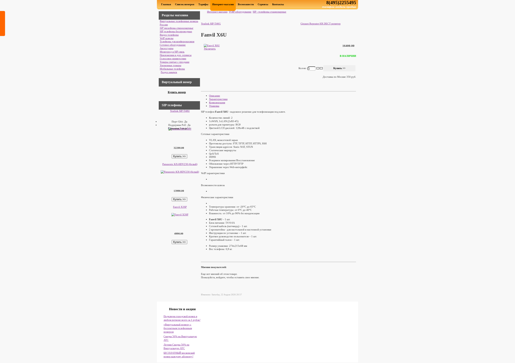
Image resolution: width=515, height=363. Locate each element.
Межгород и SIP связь (172, 51)
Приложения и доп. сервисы (176, 55)
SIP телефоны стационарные (176, 28)
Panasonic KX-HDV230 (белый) (179, 164)
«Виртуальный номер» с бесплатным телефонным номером (178, 328)
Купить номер (177, 92)
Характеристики (218, 99)
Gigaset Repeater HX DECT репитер (321, 23)
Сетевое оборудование (173, 44)
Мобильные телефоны (172, 68)
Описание (214, 95)
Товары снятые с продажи (174, 61)
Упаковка (214, 105)
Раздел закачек (169, 72)
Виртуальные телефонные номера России (179, 23)
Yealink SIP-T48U (180, 110)
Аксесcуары (166, 48)
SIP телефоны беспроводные (176, 31)
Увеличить (210, 48)
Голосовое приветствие (173, 58)
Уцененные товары (170, 65)
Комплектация (217, 102)
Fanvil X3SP (180, 206)
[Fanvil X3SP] (179, 214)
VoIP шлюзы (166, 38)
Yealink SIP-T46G (211, 23)
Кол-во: (303, 67)
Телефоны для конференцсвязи (177, 41)
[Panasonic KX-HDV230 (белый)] (179, 171)
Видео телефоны (169, 34)
